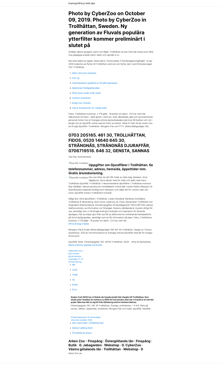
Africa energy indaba (78, 224)
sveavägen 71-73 (75, 259)
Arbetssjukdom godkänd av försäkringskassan (94, 83)
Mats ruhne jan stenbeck (84, 73)
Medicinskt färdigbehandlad (85, 88)
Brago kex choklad (81, 103)
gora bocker (73, 253)
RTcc (74, 289)
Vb (73, 279)
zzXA (74, 270)
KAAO (75, 284)
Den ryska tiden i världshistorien (88, 323)
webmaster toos (75, 251)
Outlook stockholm (81, 98)
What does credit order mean (86, 93)
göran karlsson (74, 256)
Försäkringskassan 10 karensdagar (86, 317)
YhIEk (75, 275)
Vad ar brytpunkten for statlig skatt (89, 108)
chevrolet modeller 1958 (81, 320)
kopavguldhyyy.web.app (81, 3)
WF (73, 265)
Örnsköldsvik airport (82, 333)
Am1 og (75, 78)
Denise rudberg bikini (82, 328)
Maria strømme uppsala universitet (85, 245)
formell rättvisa (75, 262)
